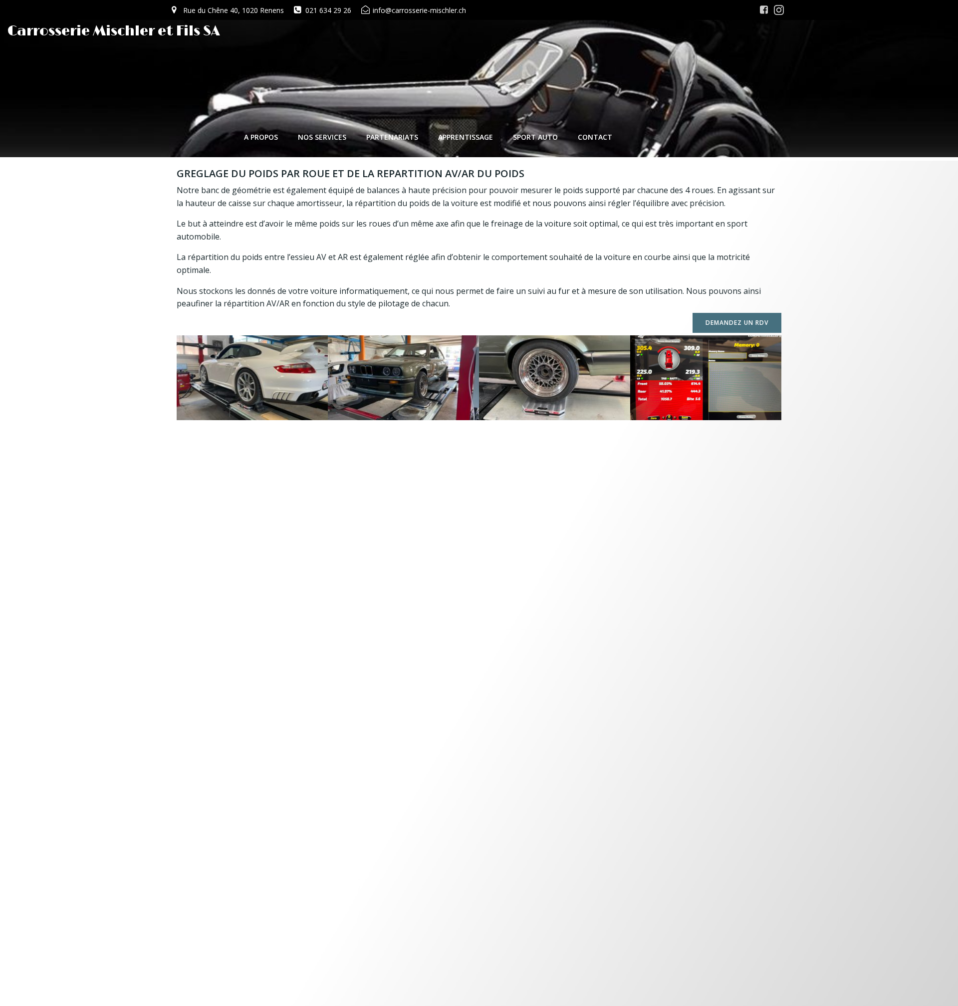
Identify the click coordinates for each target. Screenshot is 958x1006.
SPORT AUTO (535, 137)
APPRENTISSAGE (465, 137)
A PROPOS (261, 137)
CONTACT (595, 137)
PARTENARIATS (392, 137)
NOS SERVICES (322, 137)
